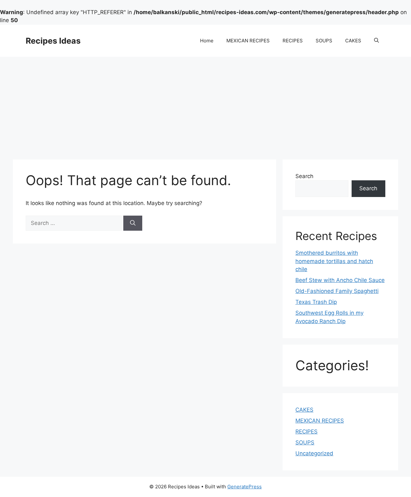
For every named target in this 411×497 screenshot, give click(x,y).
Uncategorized (314, 453)
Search (304, 176)
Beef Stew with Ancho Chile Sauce (340, 280)
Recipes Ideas (53, 41)
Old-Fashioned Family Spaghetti (337, 291)
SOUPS (324, 41)
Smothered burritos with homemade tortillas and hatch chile (334, 261)
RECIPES (293, 41)
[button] (376, 40)
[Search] (132, 223)
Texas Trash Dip (316, 302)
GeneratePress (244, 487)
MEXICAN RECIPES (248, 41)
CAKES (353, 41)
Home (207, 41)
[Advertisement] (205, 105)
